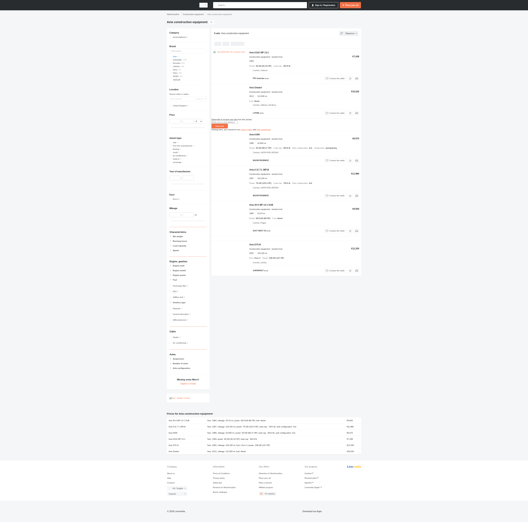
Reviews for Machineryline (224, 487)
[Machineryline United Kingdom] (181, 5)
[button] (350, 78)
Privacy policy (219, 478)
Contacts (171, 483)
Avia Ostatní (255, 87)
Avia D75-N (255, 244)
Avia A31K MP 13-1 (259, 52)
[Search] (216, 5)
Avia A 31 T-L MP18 (259, 170)
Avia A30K (254, 134)
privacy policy (246, 129)
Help (169, 478)
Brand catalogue (220, 492)
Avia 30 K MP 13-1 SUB (261, 205)
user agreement (264, 129)
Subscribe (219, 126)
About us (171, 473)
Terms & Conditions (221, 473)
